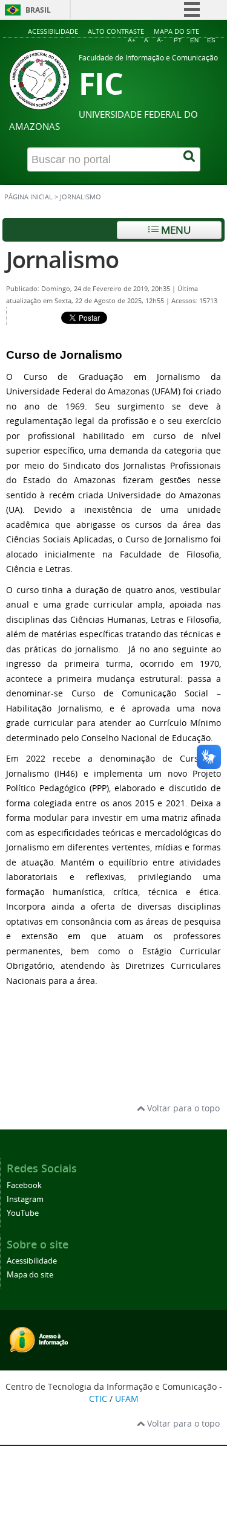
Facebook (24, 1185)
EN (194, 40)
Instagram (25, 1199)
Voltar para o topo (182, 1108)
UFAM (127, 1398)
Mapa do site (176, 31)
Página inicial (28, 197)
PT (178, 40)
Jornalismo (62, 259)
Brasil (38, 10)
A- (160, 40)
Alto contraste (116, 31)
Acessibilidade (53, 31)
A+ (132, 40)
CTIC (98, 1398)
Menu (175, 230)
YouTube (23, 1213)
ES (211, 40)
